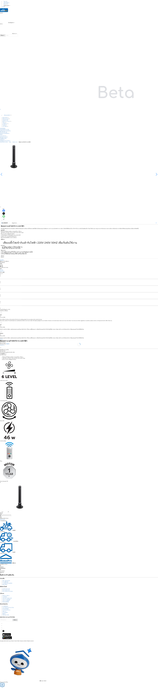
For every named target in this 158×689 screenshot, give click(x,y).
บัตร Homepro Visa (6, 590)
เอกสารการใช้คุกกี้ (5, 600)
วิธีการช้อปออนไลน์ (6, 580)
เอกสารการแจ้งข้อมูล (6, 599)
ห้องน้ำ (1, 134)
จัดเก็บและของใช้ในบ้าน (4, 133)
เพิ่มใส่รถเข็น (2, 519)
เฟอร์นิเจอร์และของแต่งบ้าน (5, 130)
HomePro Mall (5, 120)
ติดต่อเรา (4, 613)
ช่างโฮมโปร (4, 123)
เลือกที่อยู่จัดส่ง (11, 22)
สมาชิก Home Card (6, 588)
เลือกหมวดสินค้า (7, 115)
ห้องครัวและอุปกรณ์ (3, 137)
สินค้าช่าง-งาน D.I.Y (6, 121)
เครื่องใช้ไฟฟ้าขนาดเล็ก (4, 129)
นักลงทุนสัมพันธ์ (5, 608)
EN (4, 6)
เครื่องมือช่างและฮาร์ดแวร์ (5, 140)
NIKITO (1, 339)
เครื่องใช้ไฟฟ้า (2, 128)
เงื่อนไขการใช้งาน (5, 595)
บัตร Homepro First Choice (7, 591)
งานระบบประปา (3, 135)
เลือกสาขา (14, 33)
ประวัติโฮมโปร (5, 606)
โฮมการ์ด (5, 1)
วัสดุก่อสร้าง (2, 139)
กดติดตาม (7, 261)
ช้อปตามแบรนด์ (5, 118)
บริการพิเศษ (4, 126)
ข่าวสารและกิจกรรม (6, 610)
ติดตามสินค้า (4, 584)
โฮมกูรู (3, 122)
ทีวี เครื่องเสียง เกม (3, 132)
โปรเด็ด (3, 125)
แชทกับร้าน (2, 271)
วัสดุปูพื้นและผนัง (3, 138)
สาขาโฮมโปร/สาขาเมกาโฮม (8, 607)
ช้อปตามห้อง (4, 117)
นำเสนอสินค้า (5, 612)
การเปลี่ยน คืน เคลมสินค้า (7, 583)
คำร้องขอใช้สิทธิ (5, 601)
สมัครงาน (4, 611)
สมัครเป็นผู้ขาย (6, 2)
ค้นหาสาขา (5, 4)
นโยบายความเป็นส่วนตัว (7, 598)
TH (3, 6)
